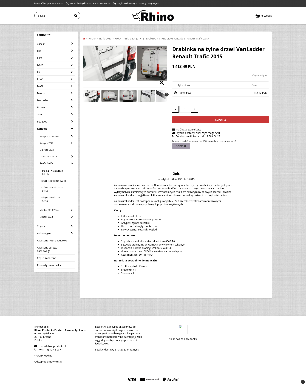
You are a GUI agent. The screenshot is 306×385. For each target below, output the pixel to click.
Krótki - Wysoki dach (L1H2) (52, 189)
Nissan (41, 107)
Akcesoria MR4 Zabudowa (52, 240)
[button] (264, 15)
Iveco (40, 65)
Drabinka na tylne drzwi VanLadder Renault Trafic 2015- (178, 38)
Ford (39, 57)
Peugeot (42, 121)
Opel (39, 114)
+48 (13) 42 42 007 (50, 349)
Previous (87, 94)
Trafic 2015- (46, 163)
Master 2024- (46, 216)
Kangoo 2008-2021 (49, 136)
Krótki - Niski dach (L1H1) (52, 172)
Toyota (41, 226)
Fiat (39, 50)
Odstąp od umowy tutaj (48, 361)
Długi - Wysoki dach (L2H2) (51, 199)
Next (167, 94)
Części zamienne (46, 258)
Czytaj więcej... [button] (260, 75)
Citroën (41, 43)
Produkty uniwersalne (49, 265)
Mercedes (42, 100)
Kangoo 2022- (47, 143)
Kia (39, 72)
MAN (40, 86)
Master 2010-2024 (49, 210)
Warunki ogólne (43, 355)
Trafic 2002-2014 (48, 156)
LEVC (40, 79)
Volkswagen (44, 233)
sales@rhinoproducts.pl (52, 346)
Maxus (41, 93)
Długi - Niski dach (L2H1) (53, 180)
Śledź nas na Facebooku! (183, 339)
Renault (42, 128)
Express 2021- (47, 149)
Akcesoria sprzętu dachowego (47, 249)
